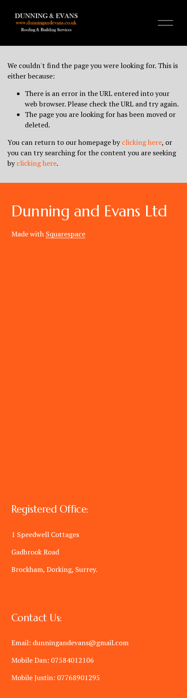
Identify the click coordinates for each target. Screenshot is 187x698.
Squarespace (65, 234)
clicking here (142, 142)
